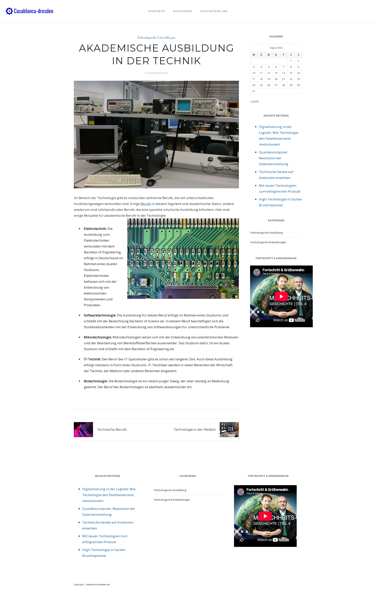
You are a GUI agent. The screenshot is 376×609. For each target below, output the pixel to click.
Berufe (146, 203)
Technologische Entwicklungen (156, 37)
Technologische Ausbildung (266, 232)
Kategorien (182, 11)
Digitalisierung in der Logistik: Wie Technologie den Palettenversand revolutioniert (109, 495)
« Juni (254, 101)
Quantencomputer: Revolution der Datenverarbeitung (273, 158)
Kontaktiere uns (214, 11)
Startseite (156, 11)
